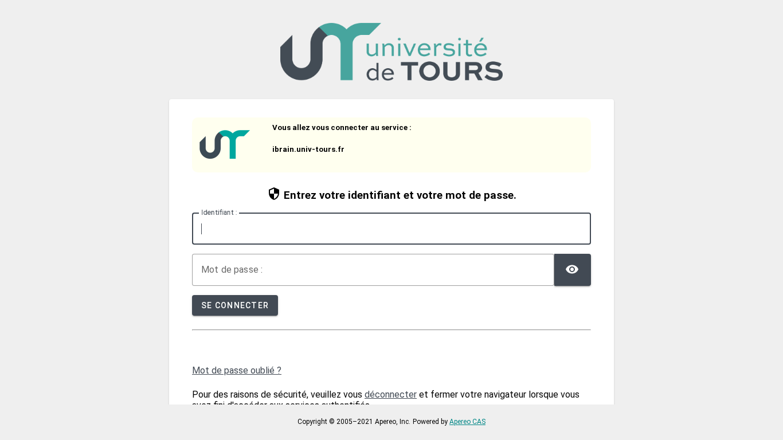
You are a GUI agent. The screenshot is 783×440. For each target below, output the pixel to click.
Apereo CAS (467, 422)
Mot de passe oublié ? (236, 370)
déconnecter (391, 394)
